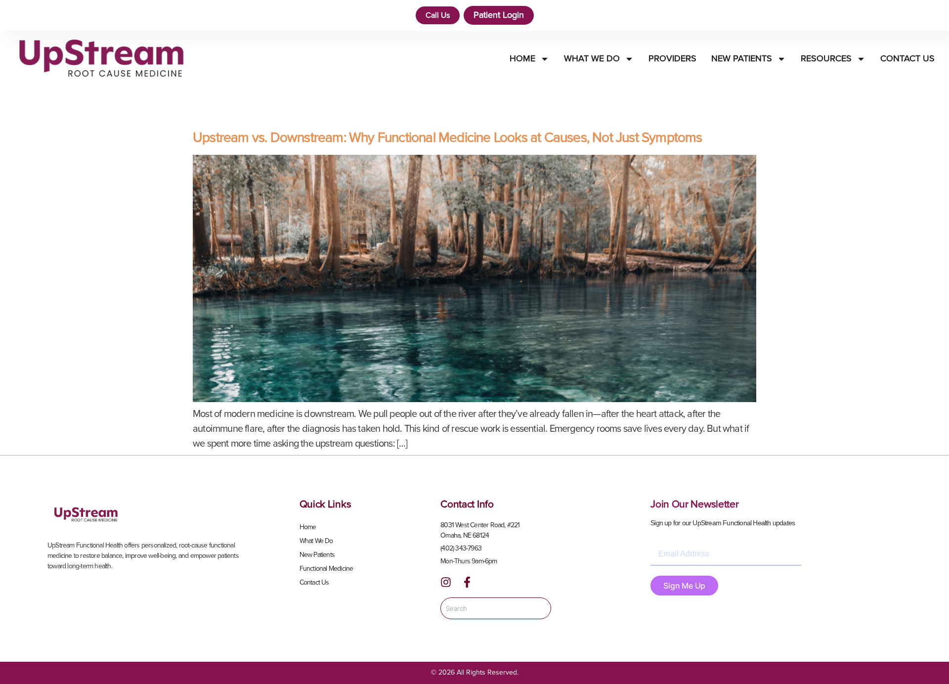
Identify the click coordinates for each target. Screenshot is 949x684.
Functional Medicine (326, 568)
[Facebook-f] (467, 582)
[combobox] (495, 608)
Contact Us (907, 58)
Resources (826, 58)
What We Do (592, 58)
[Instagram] (445, 582)
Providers (672, 58)
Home (522, 58)
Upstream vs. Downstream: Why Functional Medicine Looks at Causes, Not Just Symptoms (447, 138)
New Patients (741, 58)
